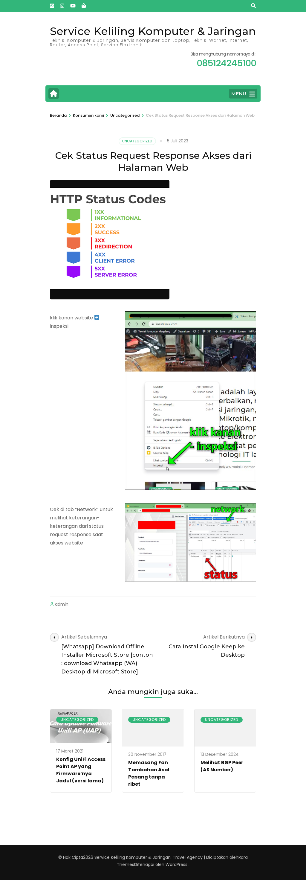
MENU (238, 93)
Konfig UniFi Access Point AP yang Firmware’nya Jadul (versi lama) (80, 770)
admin (61, 604)
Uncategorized (137, 141)
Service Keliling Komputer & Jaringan (153, 31)
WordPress (176, 864)
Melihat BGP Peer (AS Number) (222, 766)
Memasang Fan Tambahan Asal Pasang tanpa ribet (148, 773)
